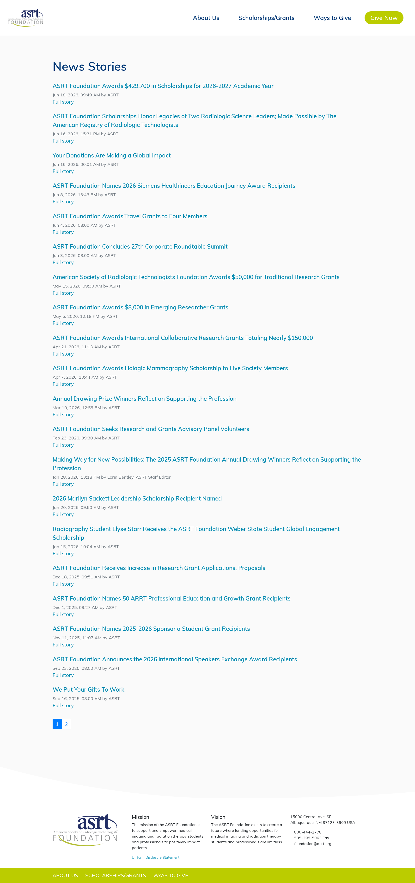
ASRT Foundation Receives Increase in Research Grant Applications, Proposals (159, 568)
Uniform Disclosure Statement (155, 857)
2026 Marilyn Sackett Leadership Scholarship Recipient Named (137, 498)
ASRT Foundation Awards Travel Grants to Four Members (130, 216)
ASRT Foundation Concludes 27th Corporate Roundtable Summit (140, 246)
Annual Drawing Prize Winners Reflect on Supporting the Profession (145, 398)
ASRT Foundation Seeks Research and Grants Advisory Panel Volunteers (151, 429)
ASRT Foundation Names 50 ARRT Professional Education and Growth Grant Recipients (172, 598)
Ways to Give (332, 17)
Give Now (384, 17)
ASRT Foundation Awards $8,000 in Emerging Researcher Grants (140, 307)
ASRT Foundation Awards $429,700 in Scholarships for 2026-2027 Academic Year (163, 86)
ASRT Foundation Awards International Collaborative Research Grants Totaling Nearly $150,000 (183, 338)
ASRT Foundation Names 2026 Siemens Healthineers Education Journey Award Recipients (174, 185)
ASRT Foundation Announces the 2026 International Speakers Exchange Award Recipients (175, 659)
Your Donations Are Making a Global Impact (112, 155)
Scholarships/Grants (266, 17)
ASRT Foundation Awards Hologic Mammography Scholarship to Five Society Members (170, 368)
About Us (206, 17)
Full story (63, 101)
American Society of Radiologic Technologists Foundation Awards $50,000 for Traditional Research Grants (196, 277)
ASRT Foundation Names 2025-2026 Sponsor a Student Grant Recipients (151, 629)
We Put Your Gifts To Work (88, 689)
